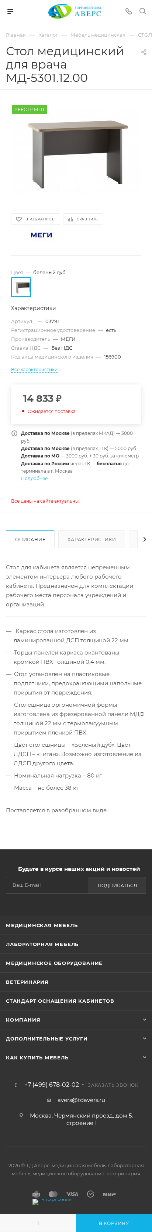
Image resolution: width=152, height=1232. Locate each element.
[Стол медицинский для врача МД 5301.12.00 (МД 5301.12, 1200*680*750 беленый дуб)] (76, 151)
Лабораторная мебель (42, 944)
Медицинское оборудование (54, 963)
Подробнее (34, 478)
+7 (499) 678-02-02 (51, 1085)
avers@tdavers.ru (81, 1099)
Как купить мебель (37, 1057)
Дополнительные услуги (47, 1039)
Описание (30, 539)
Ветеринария (27, 982)
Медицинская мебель (41, 925)
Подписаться (118, 885)
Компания (23, 1020)
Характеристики (92, 539)
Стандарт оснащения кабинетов (60, 1001)
